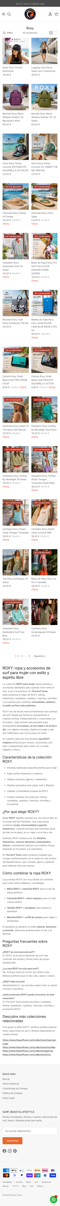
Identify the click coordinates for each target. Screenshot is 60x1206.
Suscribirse (30, 620)
